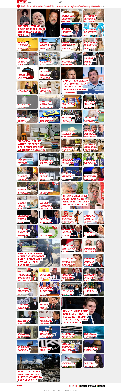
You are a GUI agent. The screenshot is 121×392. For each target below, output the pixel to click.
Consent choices (67, 390)
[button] (103, 6)
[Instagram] (76, 386)
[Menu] (29, 2)
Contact (54, 390)
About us (75, 390)
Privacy (59, 390)
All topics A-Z (47, 390)
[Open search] (102, 2)
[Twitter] (70, 386)
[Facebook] (73, 386)
